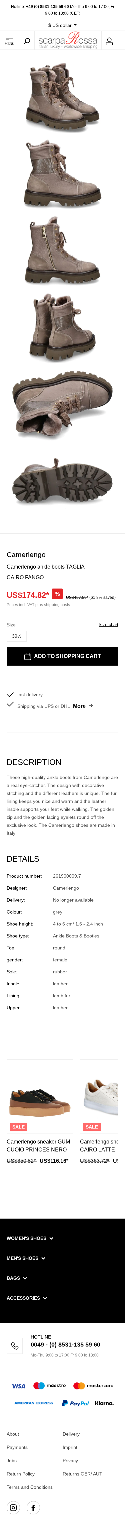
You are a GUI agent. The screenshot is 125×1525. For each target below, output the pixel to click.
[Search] (26, 40)
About (13, 1434)
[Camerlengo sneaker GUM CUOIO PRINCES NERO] (40, 1097)
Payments (17, 1447)
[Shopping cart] (121, 40)
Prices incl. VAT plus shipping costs (38, 604)
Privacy (70, 1460)
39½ (16, 636)
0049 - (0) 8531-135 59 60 (65, 1344)
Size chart (108, 624)
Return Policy (21, 1473)
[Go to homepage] (68, 40)
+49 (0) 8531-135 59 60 (47, 6)
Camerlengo (26, 554)
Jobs (12, 1460)
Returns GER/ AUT (82, 1473)
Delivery (71, 1434)
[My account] (109, 40)
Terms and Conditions (30, 1487)
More (79, 706)
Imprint (70, 1447)
